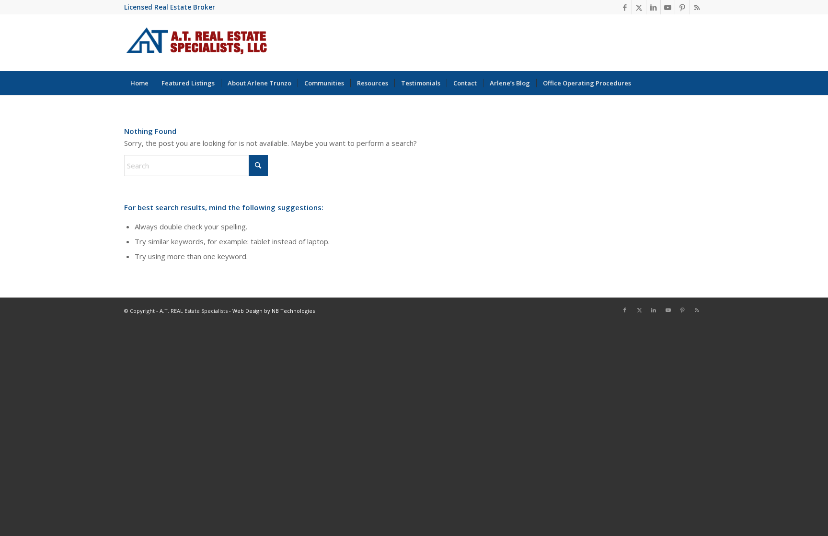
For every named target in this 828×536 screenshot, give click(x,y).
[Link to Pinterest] (682, 7)
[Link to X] (639, 7)
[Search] (697, 83)
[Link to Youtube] (668, 7)
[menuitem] (139, 83)
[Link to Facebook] (625, 7)
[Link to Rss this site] (697, 7)
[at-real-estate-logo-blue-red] (196, 42)
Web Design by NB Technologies (273, 310)
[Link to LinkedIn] (653, 7)
